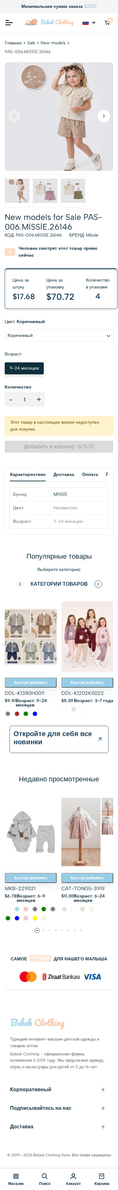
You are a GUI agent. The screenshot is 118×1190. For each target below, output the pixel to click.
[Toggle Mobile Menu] (9, 22)
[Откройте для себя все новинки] (99, 739)
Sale (31, 43)
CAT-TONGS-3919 (83, 888)
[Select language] (89, 22)
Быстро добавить (30, 682)
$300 (90, 6)
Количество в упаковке (98, 283)
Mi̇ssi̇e (92, 235)
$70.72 (60, 296)
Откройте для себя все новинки (53, 738)
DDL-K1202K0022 (82, 693)
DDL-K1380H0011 (24, 693)
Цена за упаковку (55, 283)
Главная (13, 43)
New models (53, 43)
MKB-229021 (20, 888)
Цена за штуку (21, 283)
